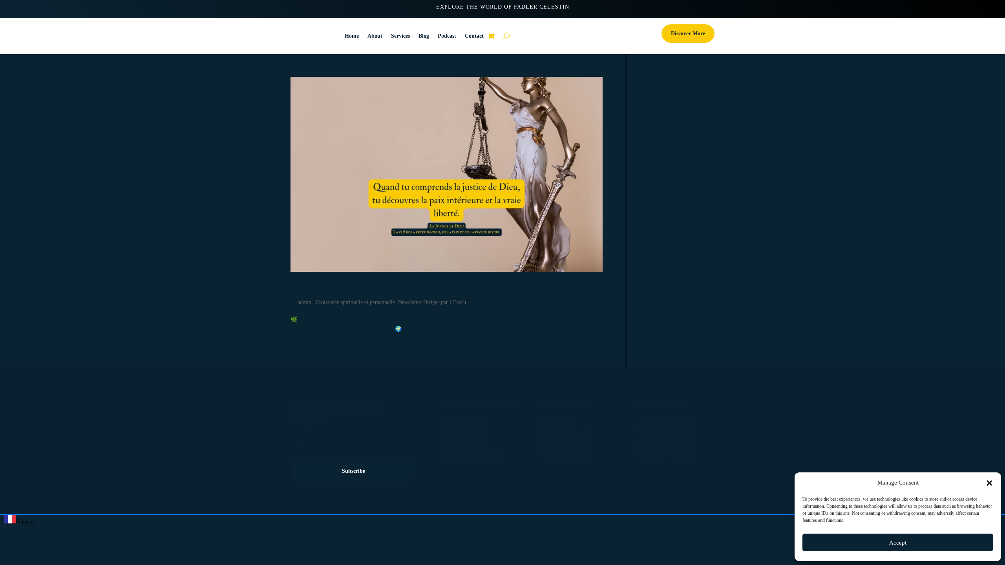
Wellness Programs (463, 444)
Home (352, 36)
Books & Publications (665, 444)
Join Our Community (565, 433)
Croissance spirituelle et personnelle (355, 302)
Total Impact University (667, 433)
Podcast (447, 36)
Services (400, 36)
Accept (897, 542)
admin (304, 302)
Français (25, 522)
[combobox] (19, 521)
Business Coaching (463, 433)
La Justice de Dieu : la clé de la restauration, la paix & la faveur (432, 288)
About (374, 36)
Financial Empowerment (470, 455)
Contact (474, 36)
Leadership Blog (460, 422)
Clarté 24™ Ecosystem (667, 422)
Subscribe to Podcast (564, 455)
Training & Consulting (666, 455)
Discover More (688, 33)
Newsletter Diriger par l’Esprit (432, 302)
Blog (423, 36)
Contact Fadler (557, 422)
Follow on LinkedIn (564, 444)
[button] (989, 483)
